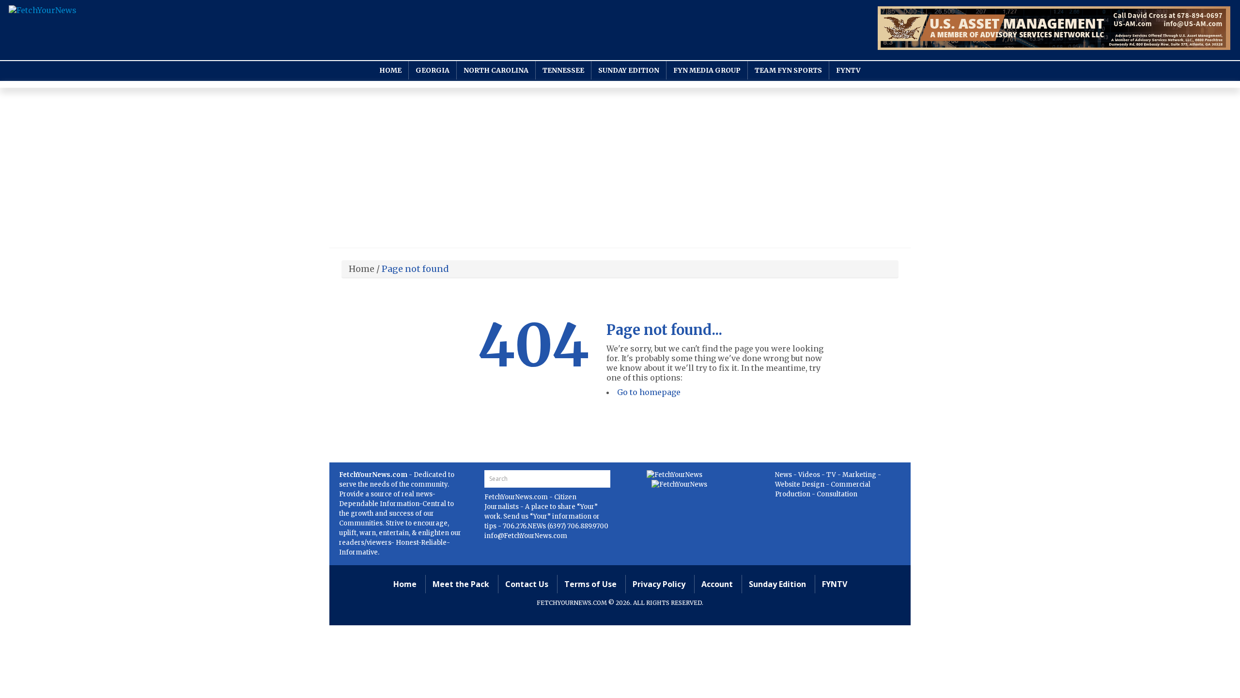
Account (717, 584)
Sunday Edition (628, 70)
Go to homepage (649, 392)
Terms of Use (590, 584)
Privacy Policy (659, 584)
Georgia (433, 70)
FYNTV (848, 70)
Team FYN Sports (788, 70)
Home (390, 70)
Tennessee (563, 70)
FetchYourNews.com (516, 497)
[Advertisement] (620, 170)
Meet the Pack (461, 584)
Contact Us (526, 584)
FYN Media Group (707, 70)
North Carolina (496, 70)
